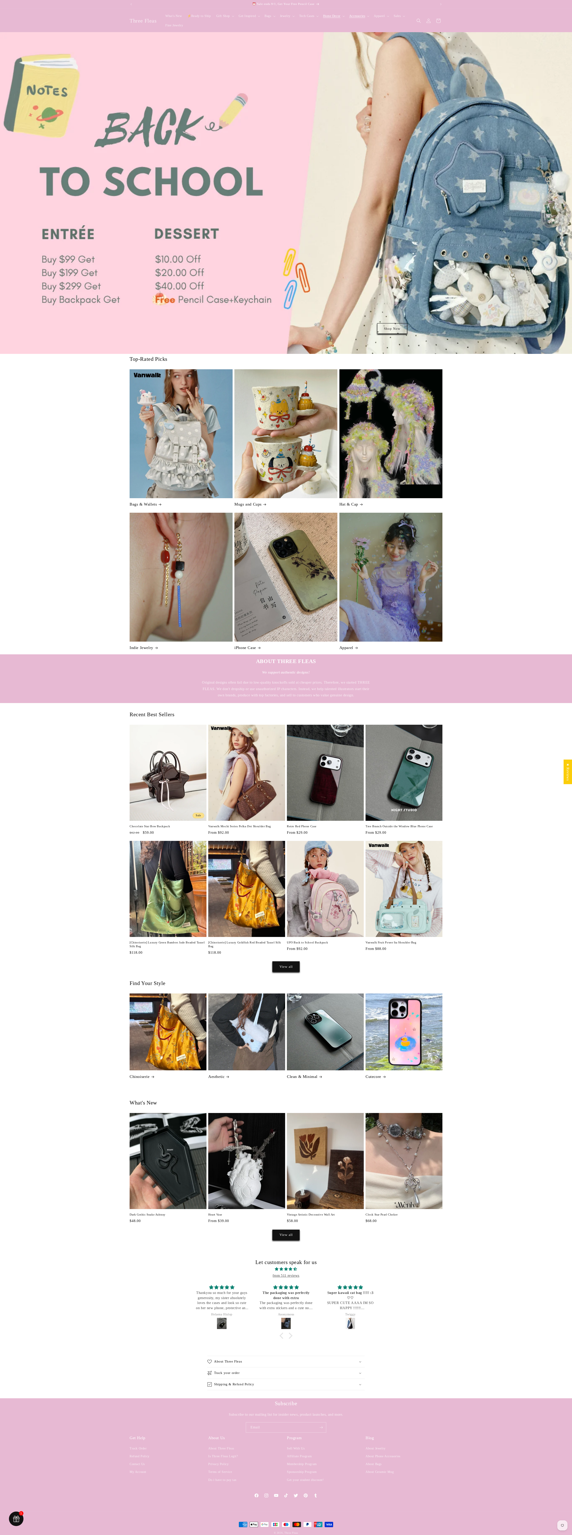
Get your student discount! (305, 1480)
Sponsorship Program (302, 1472)
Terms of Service (220, 1472)
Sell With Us (296, 1448)
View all (286, 966)
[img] (286, 1269)
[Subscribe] (321, 1427)
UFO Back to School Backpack (307, 942)
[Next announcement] (441, 4)
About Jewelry (376, 1448)
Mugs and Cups (248, 504)
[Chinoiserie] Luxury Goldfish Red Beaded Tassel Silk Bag (244, 944)
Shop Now (392, 328)
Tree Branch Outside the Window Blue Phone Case (399, 826)
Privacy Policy (218, 1464)
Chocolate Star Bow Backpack (150, 826)
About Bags (374, 1464)
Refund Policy (139, 1456)
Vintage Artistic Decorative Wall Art (311, 1214)
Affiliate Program (299, 1456)
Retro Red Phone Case (302, 826)
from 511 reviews (286, 1275)
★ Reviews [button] (568, 771)
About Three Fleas (221, 1448)
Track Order (138, 1448)
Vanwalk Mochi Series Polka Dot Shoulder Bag (239, 826)
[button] (225, 16)
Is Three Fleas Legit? (223, 1456)
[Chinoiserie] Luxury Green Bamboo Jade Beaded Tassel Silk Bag (167, 944)
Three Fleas (291, 1532)
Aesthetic (216, 1076)
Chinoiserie (140, 1076)
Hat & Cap (348, 504)
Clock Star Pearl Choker (382, 1214)
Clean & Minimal (302, 1076)
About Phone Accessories (383, 1456)
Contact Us (137, 1464)
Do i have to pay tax (222, 1480)
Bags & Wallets (143, 504)
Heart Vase (215, 1214)
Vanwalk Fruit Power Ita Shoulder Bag (391, 942)
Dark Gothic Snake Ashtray (148, 1214)
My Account (138, 1472)
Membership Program (302, 1464)
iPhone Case (245, 647)
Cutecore (373, 1076)
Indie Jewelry (141, 647)
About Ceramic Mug (380, 1472)
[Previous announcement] (131, 4)
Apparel (346, 647)
